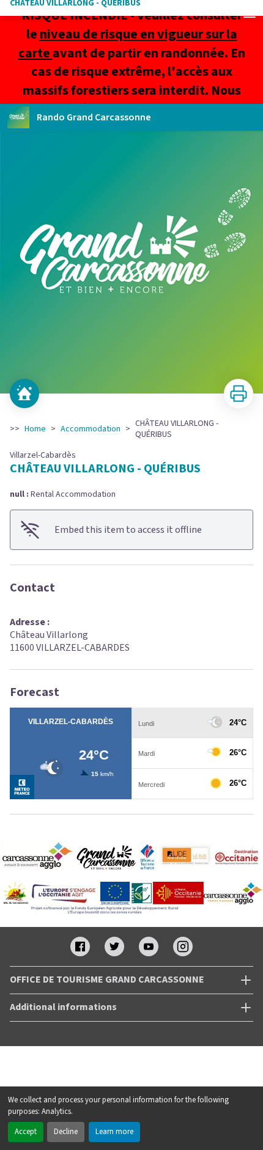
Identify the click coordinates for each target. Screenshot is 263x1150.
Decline (66, 1131)
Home (35, 429)
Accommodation (90, 429)
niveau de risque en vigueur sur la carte (127, 43)
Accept (26, 1131)
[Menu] (249, 13)
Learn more (114, 1131)
